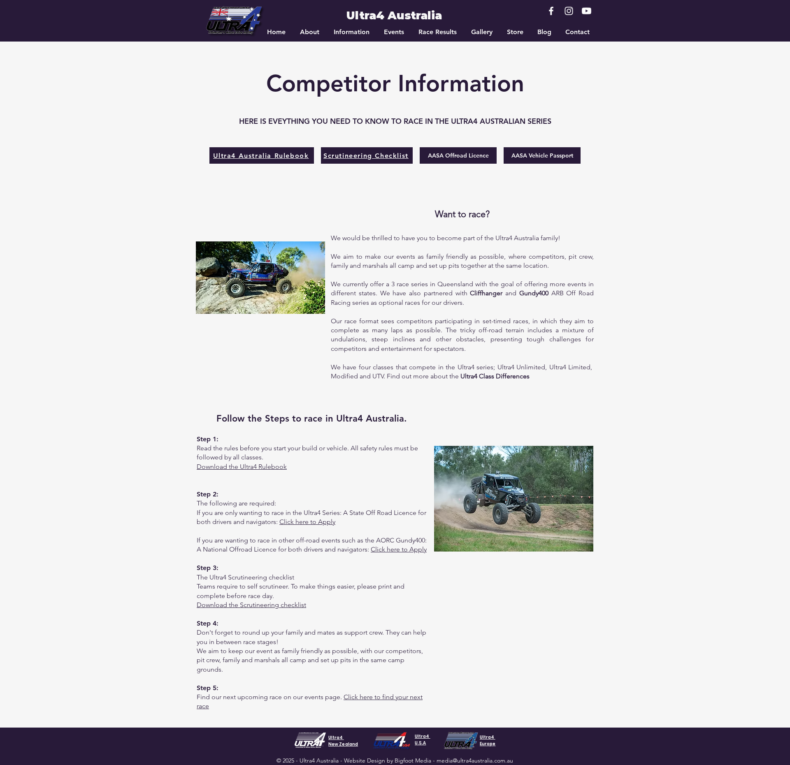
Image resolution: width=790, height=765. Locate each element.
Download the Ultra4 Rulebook (242, 467)
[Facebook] (551, 10)
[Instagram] (568, 10)
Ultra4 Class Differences (495, 376)
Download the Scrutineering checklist (251, 605)
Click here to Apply (307, 522)
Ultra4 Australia (394, 15)
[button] (309, 32)
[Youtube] (586, 10)
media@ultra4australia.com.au (475, 760)
